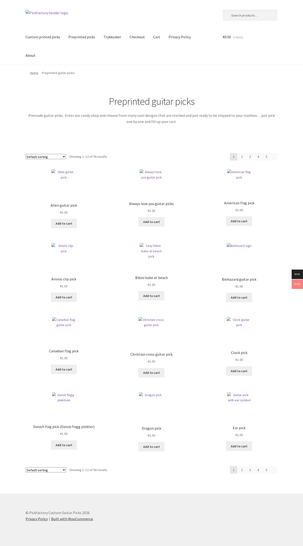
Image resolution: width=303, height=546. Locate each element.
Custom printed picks (43, 37)
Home (34, 73)
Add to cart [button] (64, 223)
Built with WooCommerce (72, 518)
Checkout (137, 37)
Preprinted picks (81, 37)
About (31, 55)
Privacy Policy (180, 37)
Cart (156, 37)
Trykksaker (112, 37)
